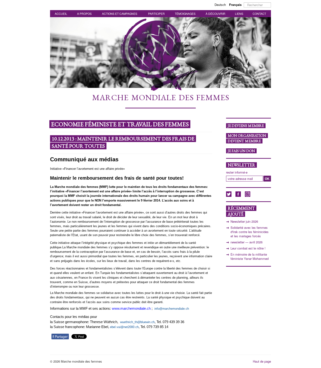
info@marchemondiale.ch (171, 308)
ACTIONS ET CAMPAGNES (119, 14)
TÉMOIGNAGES (185, 14)
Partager (60, 336)
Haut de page (262, 361)
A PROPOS (84, 14)
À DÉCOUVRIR (215, 14)
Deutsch (221, 4)
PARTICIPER (156, 14)
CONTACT (259, 14)
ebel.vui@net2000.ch (124, 327)
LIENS (239, 14)
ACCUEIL (61, 14)
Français (235, 4)
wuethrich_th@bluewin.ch (137, 322)
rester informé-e (236, 172)
